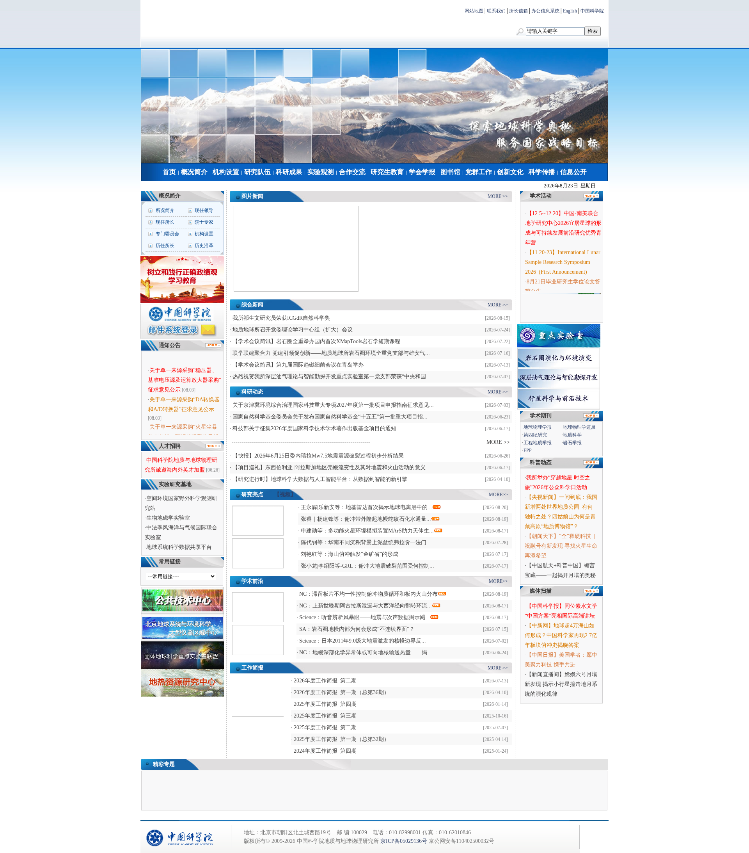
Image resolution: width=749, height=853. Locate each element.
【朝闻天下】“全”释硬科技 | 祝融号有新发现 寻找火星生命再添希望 (561, 546)
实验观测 (320, 172)
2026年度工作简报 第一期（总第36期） (341, 692)
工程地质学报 (538, 442)
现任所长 (165, 222)
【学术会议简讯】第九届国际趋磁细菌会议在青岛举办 (298, 365)
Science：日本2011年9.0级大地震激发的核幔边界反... (362, 641)
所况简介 (165, 210)
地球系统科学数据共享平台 (179, 547)
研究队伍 (257, 172)
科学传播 (542, 172)
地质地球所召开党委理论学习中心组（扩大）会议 (293, 330)
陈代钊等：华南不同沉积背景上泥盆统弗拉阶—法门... (366, 542)
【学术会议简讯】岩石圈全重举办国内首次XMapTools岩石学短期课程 (316, 341)
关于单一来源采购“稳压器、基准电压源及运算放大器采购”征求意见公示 (184, 372)
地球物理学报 (538, 427)
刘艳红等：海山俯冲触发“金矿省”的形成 (349, 554)
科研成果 (289, 172)
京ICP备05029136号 (403, 841)
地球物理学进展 (579, 427)
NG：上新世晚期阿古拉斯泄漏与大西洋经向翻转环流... (365, 606)
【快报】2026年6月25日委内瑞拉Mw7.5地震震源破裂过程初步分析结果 (318, 456)
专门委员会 (167, 234)
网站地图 (474, 11)
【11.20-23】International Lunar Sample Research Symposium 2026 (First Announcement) (562, 255)
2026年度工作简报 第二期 (325, 681)
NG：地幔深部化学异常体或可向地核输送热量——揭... (365, 652)
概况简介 (194, 172)
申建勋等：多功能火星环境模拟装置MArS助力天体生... (367, 531)
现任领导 (204, 210)
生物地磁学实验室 (168, 518)
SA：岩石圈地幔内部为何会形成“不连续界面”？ (357, 629)
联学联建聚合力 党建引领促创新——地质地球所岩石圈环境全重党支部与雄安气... (331, 353)
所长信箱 (518, 11)
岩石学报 (572, 442)
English (570, 11)
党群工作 (478, 172)
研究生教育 (387, 172)
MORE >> (498, 196)
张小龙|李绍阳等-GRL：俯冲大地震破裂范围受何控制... (367, 566)
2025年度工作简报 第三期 (325, 716)
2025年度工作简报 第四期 (325, 704)
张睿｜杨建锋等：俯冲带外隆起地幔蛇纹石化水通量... (366, 519)
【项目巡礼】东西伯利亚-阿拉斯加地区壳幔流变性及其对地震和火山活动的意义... (331, 467)
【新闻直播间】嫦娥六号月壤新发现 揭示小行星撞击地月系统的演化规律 (561, 684)
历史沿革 (204, 245)
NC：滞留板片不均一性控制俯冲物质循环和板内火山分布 (368, 594)
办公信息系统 (545, 11)
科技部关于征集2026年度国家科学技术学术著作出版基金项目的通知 (314, 428)
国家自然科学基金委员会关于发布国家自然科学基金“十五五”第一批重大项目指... (330, 417)
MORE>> (498, 494)
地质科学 (572, 435)
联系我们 (496, 11)
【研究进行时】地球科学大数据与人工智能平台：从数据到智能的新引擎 (320, 479)
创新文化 (510, 172)
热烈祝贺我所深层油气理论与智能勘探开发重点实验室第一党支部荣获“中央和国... (332, 376)
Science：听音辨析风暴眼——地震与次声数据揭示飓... (364, 617)
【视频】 (285, 494)
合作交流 (352, 172)
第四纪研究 (535, 435)
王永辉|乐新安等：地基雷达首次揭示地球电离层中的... (366, 507)
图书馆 (450, 172)
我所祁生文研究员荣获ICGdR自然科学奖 (281, 318)
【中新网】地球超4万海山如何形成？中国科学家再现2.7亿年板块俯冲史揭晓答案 (561, 635)
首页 (169, 172)
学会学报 (422, 172)
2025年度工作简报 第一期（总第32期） (341, 739)
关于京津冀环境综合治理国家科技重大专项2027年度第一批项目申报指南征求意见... (333, 405)
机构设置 (226, 172)
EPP (528, 450)
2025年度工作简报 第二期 (325, 727)
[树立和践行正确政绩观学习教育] (182, 301)
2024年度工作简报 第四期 (325, 751)
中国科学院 (592, 11)
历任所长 (165, 245)
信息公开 (573, 172)
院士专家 (204, 222)
